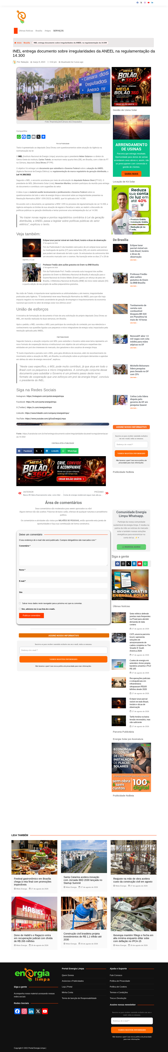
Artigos (48, 31)
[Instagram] (123, 563)
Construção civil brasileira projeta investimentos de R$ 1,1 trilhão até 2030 (83, 936)
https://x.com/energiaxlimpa (39, 407)
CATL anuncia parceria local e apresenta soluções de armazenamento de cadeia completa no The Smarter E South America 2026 (140, 642)
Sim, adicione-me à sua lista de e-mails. (38, 609)
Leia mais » (133, 260)
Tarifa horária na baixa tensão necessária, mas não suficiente (140, 719)
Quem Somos (68, 975)
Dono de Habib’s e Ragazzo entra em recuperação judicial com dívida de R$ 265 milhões (33, 938)
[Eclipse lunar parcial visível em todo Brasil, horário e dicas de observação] (32, 248)
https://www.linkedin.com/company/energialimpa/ (47, 413)
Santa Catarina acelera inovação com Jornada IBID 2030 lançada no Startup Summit (83, 880)
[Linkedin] (134, 563)
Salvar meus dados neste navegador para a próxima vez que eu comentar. (52, 603)
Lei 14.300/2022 (23, 174)
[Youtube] (139, 563)
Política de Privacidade (120, 981)
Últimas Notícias (26, 31)
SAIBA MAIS (131, 173)
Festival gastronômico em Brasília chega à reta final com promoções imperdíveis (32, 881)
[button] (25, 451)
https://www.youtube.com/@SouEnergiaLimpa (45, 418)
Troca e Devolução (118, 998)
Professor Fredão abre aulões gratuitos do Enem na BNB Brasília (71, 265)
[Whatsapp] (145, 563)
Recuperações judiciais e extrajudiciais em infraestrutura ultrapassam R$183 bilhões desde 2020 (140, 683)
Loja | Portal (67, 987)
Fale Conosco (116, 975)
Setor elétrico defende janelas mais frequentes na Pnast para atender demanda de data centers (140, 619)
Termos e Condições (119, 992)
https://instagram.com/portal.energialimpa (45, 396)
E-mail (22, 581)
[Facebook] (117, 563)
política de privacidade (66, 666)
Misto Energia (21, 889)
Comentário (24, 546)
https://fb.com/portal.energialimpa (41, 402)
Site (20, 592)
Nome (22, 570)
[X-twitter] (128, 563)
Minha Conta (67, 992)
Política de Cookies (118, 987)
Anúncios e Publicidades (73, 981)
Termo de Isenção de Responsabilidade (79, 998)
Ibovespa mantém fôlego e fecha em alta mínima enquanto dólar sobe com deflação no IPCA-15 (133, 938)
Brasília (39, 31)
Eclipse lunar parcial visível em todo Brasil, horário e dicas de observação (74, 240)
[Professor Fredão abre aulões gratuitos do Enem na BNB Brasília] (32, 272)
